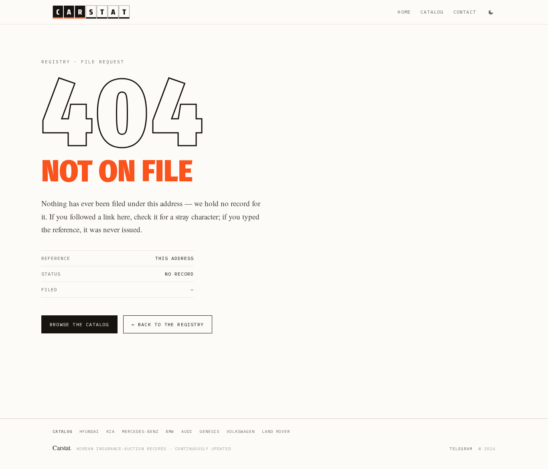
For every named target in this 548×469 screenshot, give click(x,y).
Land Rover (276, 431)
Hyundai (89, 431)
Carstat (62, 447)
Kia (110, 431)
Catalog (431, 12)
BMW (170, 431)
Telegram (461, 448)
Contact (464, 12)
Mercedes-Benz (140, 431)
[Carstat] (91, 12)
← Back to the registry (168, 324)
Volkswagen (241, 431)
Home (404, 12)
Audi (187, 431)
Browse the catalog (79, 324)
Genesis (209, 431)
